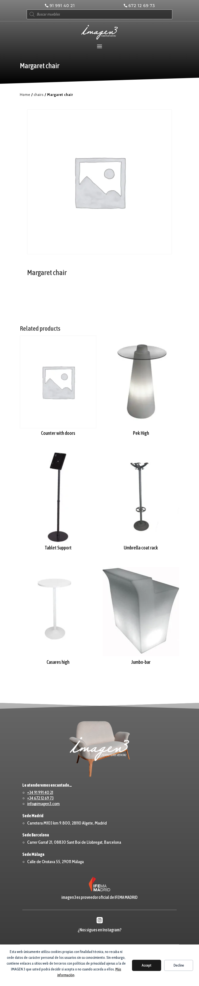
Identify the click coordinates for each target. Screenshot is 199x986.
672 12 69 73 (141, 5)
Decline (179, 965)
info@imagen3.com (43, 803)
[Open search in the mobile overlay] (99, 14)
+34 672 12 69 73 (40, 798)
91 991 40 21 (62, 5)
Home (25, 94)
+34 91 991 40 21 (40, 792)
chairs (39, 94)
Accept (146, 965)
